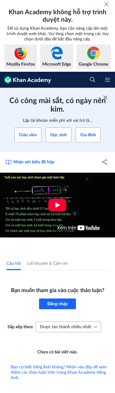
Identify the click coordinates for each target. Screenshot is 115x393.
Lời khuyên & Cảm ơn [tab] (47, 263)
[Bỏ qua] (106, 4)
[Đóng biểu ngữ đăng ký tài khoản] (105, 97)
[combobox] (68, 327)
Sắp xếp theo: (20, 327)
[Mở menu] (107, 80)
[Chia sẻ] (105, 162)
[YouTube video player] (57, 205)
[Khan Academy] (25, 80)
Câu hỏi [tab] (13, 263)
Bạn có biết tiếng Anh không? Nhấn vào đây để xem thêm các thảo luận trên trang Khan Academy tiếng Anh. (58, 372)
